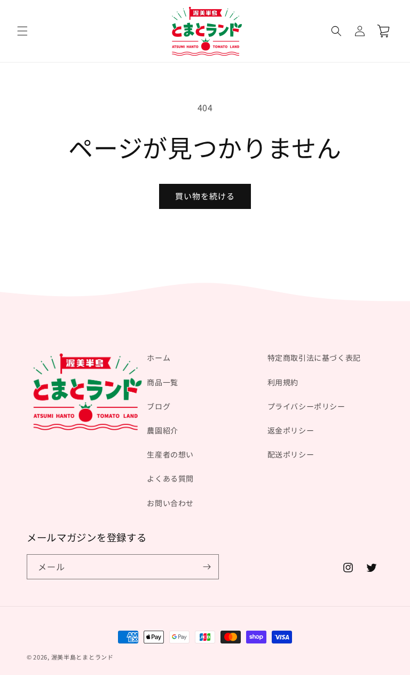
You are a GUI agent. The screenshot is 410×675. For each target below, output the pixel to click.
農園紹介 (162, 430)
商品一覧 (162, 382)
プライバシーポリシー (306, 406)
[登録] (206, 566)
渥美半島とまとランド (82, 657)
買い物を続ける (205, 195)
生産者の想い (170, 454)
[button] (22, 31)
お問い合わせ (170, 503)
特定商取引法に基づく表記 (314, 357)
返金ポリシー (290, 430)
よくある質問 (170, 478)
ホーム (158, 357)
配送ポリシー (290, 454)
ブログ (158, 406)
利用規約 (282, 382)
